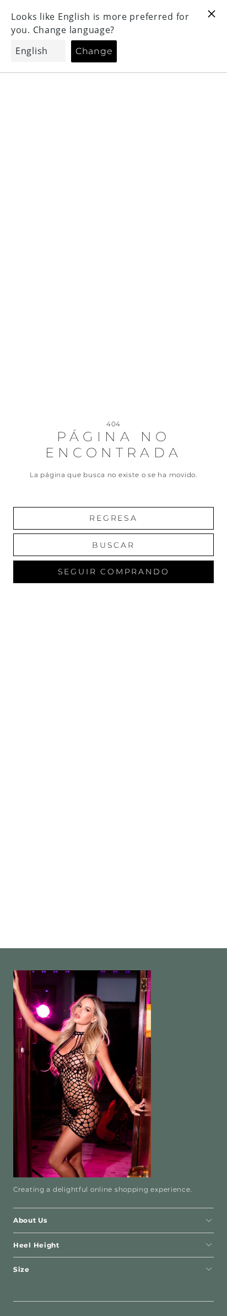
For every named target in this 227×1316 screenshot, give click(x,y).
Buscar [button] (113, 545)
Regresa (113, 518)
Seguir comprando (114, 572)
